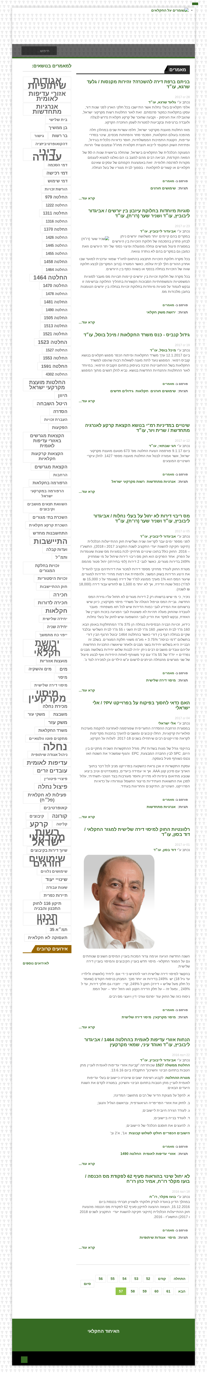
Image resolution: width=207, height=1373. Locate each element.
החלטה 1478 (56, 294)
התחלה (179, 1279)
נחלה (55, 746)
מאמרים (168, 181)
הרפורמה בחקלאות (50, 483)
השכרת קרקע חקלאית (48, 525)
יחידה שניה (57, 627)
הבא (181, 1291)
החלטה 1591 (54, 366)
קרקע (39, 824)
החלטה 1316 (56, 221)
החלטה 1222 (56, 205)
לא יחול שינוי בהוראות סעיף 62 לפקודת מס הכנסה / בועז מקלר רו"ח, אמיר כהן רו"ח (137, 1179)
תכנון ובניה (47, 919)
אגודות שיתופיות (153, 1237)
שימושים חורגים (163, 188)
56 (101, 1279)
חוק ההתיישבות (53, 586)
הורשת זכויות (56, 189)
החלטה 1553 (55, 358)
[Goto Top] (24, 1359)
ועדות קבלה (56, 549)
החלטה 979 (56, 197)
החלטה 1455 (56, 253)
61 (168, 1291)
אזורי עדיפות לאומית (159, 1154)
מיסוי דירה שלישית (161, 680)
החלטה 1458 (55, 261)
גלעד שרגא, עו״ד (162, 102)
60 (156, 1291)
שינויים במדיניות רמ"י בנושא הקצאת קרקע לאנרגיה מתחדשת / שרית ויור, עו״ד (137, 428)
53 (136, 1279)
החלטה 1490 (130, 1154)
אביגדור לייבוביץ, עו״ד (158, 231)
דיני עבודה (47, 154)
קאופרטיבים (55, 807)
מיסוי (172, 1237)
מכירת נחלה (55, 706)
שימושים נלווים (54, 871)
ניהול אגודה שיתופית (49, 754)
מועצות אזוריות (53, 661)
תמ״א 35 (58, 929)
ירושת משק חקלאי (161, 312)
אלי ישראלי (167, 723)
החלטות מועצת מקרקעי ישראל (47, 384)
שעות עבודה (56, 887)
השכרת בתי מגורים (50, 517)
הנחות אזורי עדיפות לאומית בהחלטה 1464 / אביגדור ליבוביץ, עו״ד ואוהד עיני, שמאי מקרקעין (137, 1042)
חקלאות (142, 391)
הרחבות (60, 475)
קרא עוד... (87, 198)
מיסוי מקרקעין (164, 1017)
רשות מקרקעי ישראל (128, 481)
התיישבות (50, 541)
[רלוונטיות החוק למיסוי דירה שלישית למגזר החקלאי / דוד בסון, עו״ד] (119, 901)
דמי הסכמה (57, 165)
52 (148, 1279)
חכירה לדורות (52, 602)
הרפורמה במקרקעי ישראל (47, 493)
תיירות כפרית (55, 895)
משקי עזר (36, 714)
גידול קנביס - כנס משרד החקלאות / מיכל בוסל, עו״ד (137, 334)
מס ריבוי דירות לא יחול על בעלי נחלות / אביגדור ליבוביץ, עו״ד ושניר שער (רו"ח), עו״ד (141, 518)
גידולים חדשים (122, 391)
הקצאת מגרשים (51, 466)
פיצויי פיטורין (55, 779)
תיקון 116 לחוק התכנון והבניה (47, 906)
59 (145, 1291)
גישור (39, 136)
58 (133, 1291)
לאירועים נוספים (36, 963)
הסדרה (60, 411)
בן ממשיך (58, 127)
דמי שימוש (57, 181)
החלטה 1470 (55, 285)
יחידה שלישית (55, 619)
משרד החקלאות (52, 730)
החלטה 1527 (56, 350)
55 (113, 1279)
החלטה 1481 (55, 302)
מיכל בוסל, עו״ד (163, 350)
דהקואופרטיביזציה (51, 144)
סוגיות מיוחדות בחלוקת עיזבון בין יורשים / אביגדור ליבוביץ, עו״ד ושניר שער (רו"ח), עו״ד (139, 213)
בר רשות (59, 136)
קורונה (59, 816)
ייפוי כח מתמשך (53, 635)
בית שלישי (58, 120)
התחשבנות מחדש (50, 533)
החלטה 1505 (55, 318)
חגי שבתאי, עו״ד (162, 446)
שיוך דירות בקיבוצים (49, 850)
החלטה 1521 (55, 334)
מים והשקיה (40, 669)
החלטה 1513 (55, 326)
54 (124, 1279)
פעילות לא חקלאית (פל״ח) (47, 797)
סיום (87, 1284)
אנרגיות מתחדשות (161, 481)
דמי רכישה (56, 173)
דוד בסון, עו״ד (164, 850)
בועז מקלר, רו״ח (162, 1197)
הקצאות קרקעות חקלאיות (47, 456)
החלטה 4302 (56, 374)
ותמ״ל (61, 557)
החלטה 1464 (56, 270)
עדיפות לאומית (47, 762)
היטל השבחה (52, 403)
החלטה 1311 (55, 213)
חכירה (60, 594)
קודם (162, 1279)
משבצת (60, 714)
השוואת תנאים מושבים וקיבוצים (47, 506)
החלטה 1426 (56, 237)
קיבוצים (37, 816)
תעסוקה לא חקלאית (47, 937)
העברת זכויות (55, 419)
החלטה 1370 (55, 229)
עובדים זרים (52, 771)
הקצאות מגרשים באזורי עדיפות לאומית (47, 440)
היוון (62, 395)
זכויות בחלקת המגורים (47, 568)
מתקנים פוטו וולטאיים (48, 739)
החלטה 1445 (56, 245)
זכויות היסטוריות (52, 578)
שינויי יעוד (56, 879)
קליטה (61, 824)
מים (63, 669)
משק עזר (57, 722)
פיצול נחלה (52, 787)
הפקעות (59, 427)
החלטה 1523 (52, 342)
